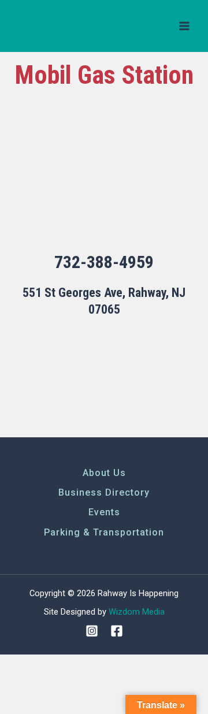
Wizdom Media (137, 612)
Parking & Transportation (104, 532)
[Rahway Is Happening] (55, 26)
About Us (104, 472)
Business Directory (104, 492)
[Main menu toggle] (184, 26)
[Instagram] (92, 630)
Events (104, 512)
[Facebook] (116, 630)
